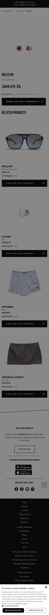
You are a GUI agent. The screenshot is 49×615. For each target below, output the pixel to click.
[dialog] (24, 307)
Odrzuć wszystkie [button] (36, 610)
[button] (24, 606)
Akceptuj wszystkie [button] (13, 610)
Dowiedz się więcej (21, 604)
